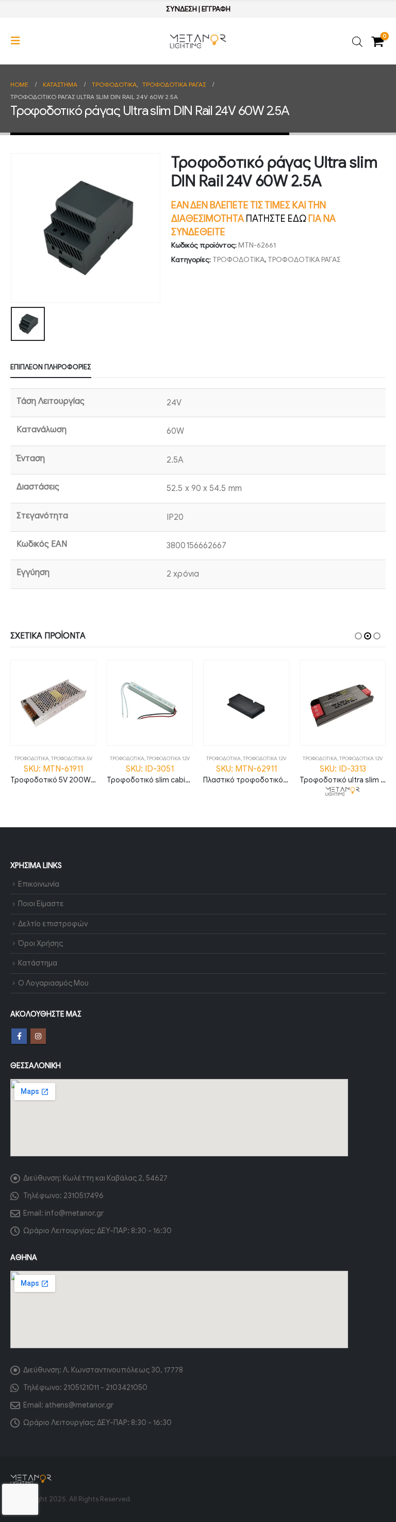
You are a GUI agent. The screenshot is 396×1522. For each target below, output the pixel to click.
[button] (18, 41)
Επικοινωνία (38, 884)
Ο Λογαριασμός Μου (53, 983)
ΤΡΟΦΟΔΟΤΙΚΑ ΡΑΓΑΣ (304, 259)
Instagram (38, 1036)
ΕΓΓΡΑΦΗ (216, 9)
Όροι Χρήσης (40, 943)
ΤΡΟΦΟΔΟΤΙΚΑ (238, 259)
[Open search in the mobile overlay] (357, 41)
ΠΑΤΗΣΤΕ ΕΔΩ (276, 218)
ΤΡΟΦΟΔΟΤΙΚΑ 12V (168, 758)
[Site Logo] (198, 41)
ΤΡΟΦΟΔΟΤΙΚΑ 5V (71, 758)
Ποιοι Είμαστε (41, 903)
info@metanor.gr (74, 1213)
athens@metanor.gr (79, 1405)
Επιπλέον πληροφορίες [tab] (50, 367)
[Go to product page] (53, 702)
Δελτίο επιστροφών (53, 923)
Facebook (19, 1036)
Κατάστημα (37, 963)
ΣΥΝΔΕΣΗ (181, 9)
